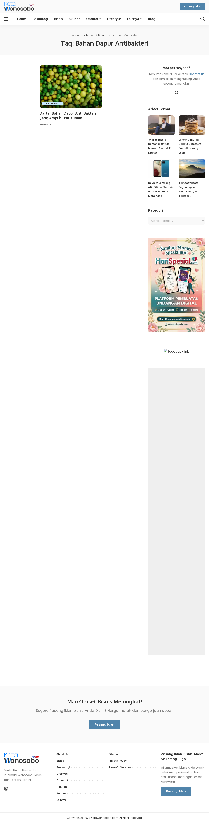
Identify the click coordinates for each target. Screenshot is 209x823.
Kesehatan (52, 103)
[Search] (202, 19)
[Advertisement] (176, 511)
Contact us (196, 74)
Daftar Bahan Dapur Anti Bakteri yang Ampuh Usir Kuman (68, 115)
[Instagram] (176, 92)
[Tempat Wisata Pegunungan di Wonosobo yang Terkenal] (192, 168)
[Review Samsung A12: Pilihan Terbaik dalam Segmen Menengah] (161, 168)
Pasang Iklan (192, 6)
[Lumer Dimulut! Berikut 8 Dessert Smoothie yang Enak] (192, 125)
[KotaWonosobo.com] (19, 6)
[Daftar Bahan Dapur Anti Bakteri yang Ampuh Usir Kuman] (71, 86)
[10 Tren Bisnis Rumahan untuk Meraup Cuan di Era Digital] (161, 125)
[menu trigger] (9, 19)
